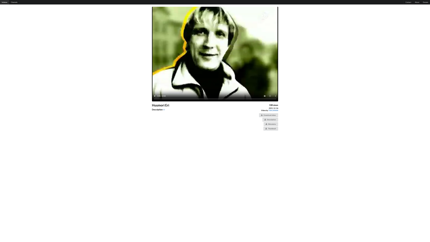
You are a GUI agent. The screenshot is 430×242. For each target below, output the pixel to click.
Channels (14, 2)
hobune (4, 2)
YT (164, 110)
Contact (408, 2)
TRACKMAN (273, 110)
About (417, 2)
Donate (425, 2)
